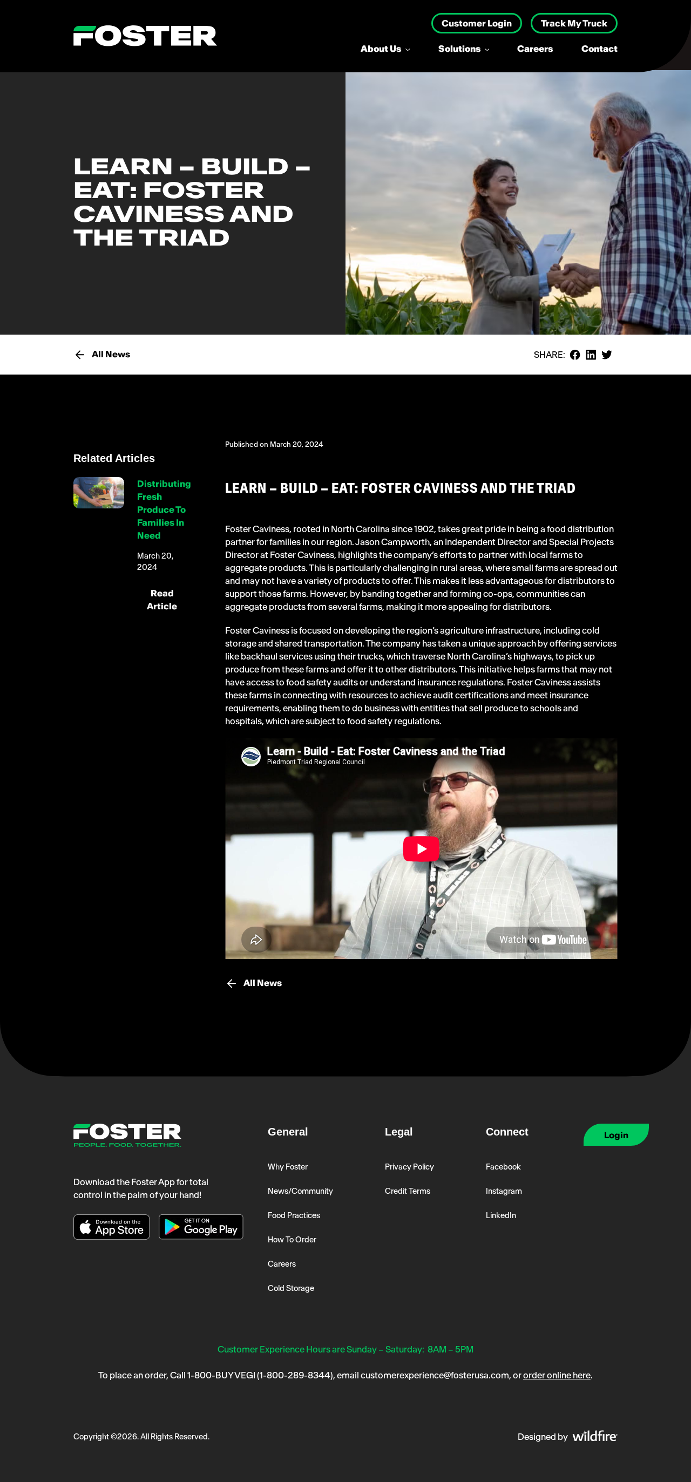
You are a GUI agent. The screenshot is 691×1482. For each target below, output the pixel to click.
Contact (599, 48)
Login (616, 1135)
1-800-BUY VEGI (221, 1375)
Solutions (460, 48)
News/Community (300, 1191)
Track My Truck (574, 23)
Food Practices (294, 1215)
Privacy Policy (409, 1167)
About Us (382, 48)
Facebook (503, 1167)
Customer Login (477, 23)
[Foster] (145, 36)
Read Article (162, 599)
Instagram (504, 1191)
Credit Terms (407, 1191)
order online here (557, 1375)
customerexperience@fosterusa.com (435, 1375)
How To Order (292, 1240)
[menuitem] (392, 48)
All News (111, 354)
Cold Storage (291, 1288)
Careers (535, 48)
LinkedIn (501, 1215)
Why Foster (288, 1167)
